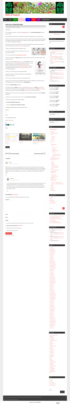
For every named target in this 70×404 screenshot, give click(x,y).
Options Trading (53, 361)
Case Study (52, 337)
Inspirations (52, 355)
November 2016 (53, 321)
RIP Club (53, 149)
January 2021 (52, 262)
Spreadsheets (52, 368)
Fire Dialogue (53, 190)
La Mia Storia (54, 147)
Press (53, 139)
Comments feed (53, 201)
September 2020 (53, 267)
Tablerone (54, 151)
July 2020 (51, 270)
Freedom (51, 351)
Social (52, 186)
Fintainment (52, 349)
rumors (12, 120)
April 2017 (52, 314)
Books (59, 80)
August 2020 (52, 269)
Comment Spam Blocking (7, 235)
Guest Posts (52, 352)
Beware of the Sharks (53, 335)
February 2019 (52, 291)
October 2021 (52, 253)
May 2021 (52, 257)
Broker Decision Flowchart (55, 158)
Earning (51, 347)
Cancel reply (16, 194)
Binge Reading (54, 144)
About (5, 19)
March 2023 (52, 249)
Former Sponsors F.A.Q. (55, 169)
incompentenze (53, 171)
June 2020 (52, 271)
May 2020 (52, 273)
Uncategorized (52, 371)
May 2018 (52, 303)
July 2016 (51, 326)
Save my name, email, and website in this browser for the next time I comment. (20, 223)
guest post (32, 87)
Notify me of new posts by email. (12, 230)
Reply (6, 174)
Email (6, 217)
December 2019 (53, 279)
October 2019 (52, 281)
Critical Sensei (21, 19)
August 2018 (52, 299)
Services (15, 19)
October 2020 (52, 266)
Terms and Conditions (37, 402)
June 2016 (52, 327)
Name (6, 214)
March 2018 (52, 306)
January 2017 (52, 318)
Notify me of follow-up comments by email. (14, 228)
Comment (7, 199)
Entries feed (52, 200)
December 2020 (53, 263)
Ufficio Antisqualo (55, 150)
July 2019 (51, 285)
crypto (51, 341)
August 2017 (52, 311)
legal (51, 359)
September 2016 (53, 323)
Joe (9, 162)
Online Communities (55, 165)
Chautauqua (21, 45)
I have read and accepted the (14, 225)
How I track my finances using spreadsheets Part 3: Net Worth (57, 74)
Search (50, 389)
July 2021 (51, 254)
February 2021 (52, 261)
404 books (52, 131)
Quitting (51, 364)
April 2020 (52, 274)
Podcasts (53, 164)
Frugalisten (40, 87)
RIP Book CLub (53, 180)
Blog (10, 19)
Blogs (53, 161)
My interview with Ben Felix (55, 53)
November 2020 (53, 265)
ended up (21, 61)
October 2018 (52, 297)
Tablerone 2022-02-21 (57, 155)
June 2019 (52, 286)
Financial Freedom (60, 70)
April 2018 (52, 305)
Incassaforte (20, 87)
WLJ (51, 372)
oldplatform (53, 177)
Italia (54, 71)
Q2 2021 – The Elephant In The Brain (58, 183)
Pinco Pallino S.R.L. (54, 178)
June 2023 (52, 247)
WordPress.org (52, 203)
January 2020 (52, 278)
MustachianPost (42, 88)
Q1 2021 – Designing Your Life (57, 182)
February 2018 (52, 307)
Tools (52, 168)
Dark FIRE (51, 343)
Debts (51, 344)
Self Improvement (53, 365)
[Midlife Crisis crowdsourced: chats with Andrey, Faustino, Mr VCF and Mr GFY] (39, 137)
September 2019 (53, 282)
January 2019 (52, 293)
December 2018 (53, 294)
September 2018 (53, 298)
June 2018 (52, 302)
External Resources (45, 19)
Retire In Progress (12, 15)
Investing (51, 356)
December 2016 (53, 319)
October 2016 (52, 322)
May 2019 (52, 287)
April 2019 (52, 289)
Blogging (7, 147)
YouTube (33, 19)
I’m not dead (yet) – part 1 (54, 59)
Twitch (38, 19)
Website (6, 220)
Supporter (52, 187)
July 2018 (51, 301)
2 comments (17, 27)
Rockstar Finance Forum (21, 54)
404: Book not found (54, 133)
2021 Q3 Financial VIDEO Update (55, 61)
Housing (51, 353)
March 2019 (52, 290)
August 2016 (52, 325)
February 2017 (52, 317)
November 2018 (53, 295)
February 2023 (52, 250)
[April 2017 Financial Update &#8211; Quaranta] (25, 137)
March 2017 (52, 315)
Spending (51, 367)
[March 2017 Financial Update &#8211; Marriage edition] (11, 137)
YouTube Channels (55, 167)
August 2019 (52, 283)
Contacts (53, 140)
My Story (53, 156)
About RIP (53, 136)
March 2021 (52, 259)
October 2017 (52, 310)
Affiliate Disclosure (55, 176)
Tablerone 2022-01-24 (57, 154)
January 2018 (52, 309)
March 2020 (52, 275)
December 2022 (53, 251)
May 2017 (52, 313)
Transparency (54, 174)
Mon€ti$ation (53, 172)
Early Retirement (53, 345)
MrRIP (13, 27)
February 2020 (52, 277)
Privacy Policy (19, 225)
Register (51, 197)
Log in (51, 381)
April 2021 (52, 258)
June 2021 (52, 255)
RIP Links (28, 19)
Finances (51, 348)
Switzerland (52, 369)
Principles (51, 363)
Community (52, 339)
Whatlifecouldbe (27, 90)
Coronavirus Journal (53, 340)
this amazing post (24, 64)
